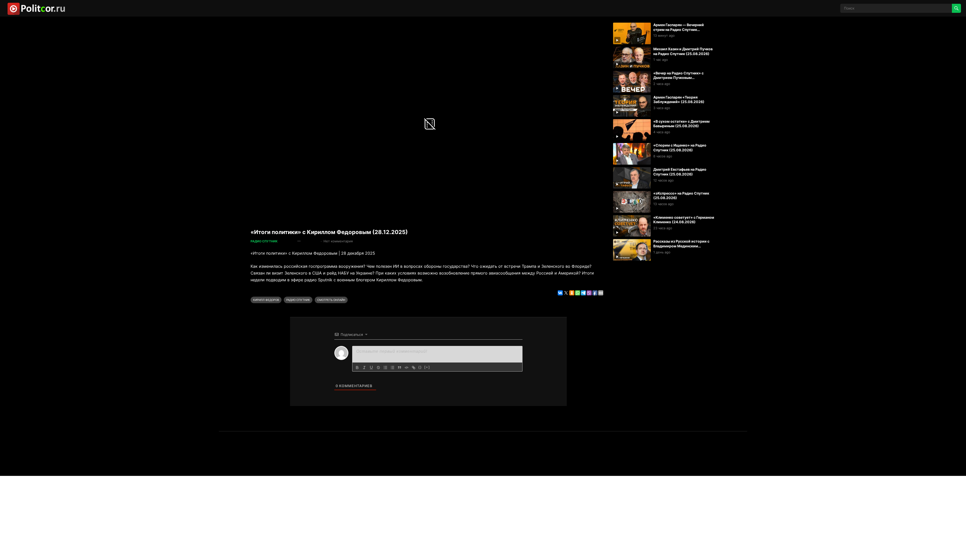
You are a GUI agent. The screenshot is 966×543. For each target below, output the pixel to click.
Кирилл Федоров (266, 300)
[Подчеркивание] (371, 368)
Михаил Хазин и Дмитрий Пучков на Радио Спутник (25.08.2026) (683, 51)
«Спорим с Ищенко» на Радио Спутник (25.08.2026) (679, 147)
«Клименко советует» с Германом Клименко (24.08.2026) (683, 219)
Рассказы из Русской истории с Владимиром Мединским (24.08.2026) (681, 246)
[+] (427, 367)
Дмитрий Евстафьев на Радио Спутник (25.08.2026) (679, 171)
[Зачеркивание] (378, 368)
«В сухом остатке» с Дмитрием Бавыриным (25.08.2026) (681, 123)
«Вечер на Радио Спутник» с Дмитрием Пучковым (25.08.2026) (678, 77)
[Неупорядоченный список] (392, 368)
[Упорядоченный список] (385, 368)
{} (420, 367)
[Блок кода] (406, 368)
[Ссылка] (413, 368)
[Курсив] (364, 368)
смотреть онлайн (331, 300)
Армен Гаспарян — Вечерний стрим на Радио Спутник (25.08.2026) (678, 29)
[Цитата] (399, 368)
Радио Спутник (264, 241)
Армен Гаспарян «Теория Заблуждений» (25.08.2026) (678, 99)
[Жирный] (357, 368)
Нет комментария (338, 241)
